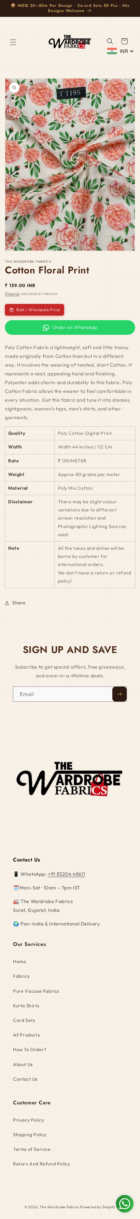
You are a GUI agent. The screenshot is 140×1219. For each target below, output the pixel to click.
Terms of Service (32, 1149)
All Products (26, 1035)
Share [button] (19, 603)
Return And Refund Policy (41, 1164)
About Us (23, 1064)
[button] (13, 42)
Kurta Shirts (26, 1006)
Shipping (12, 294)
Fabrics (21, 976)
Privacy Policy (28, 1120)
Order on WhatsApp (74, 327)
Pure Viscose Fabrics (36, 991)
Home (19, 961)
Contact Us (25, 1079)
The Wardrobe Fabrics (59, 1207)
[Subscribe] (119, 694)
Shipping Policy (30, 1134)
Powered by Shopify (98, 1207)
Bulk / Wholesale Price (38, 309)
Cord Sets (24, 1020)
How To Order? (30, 1049)
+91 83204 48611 (66, 874)
